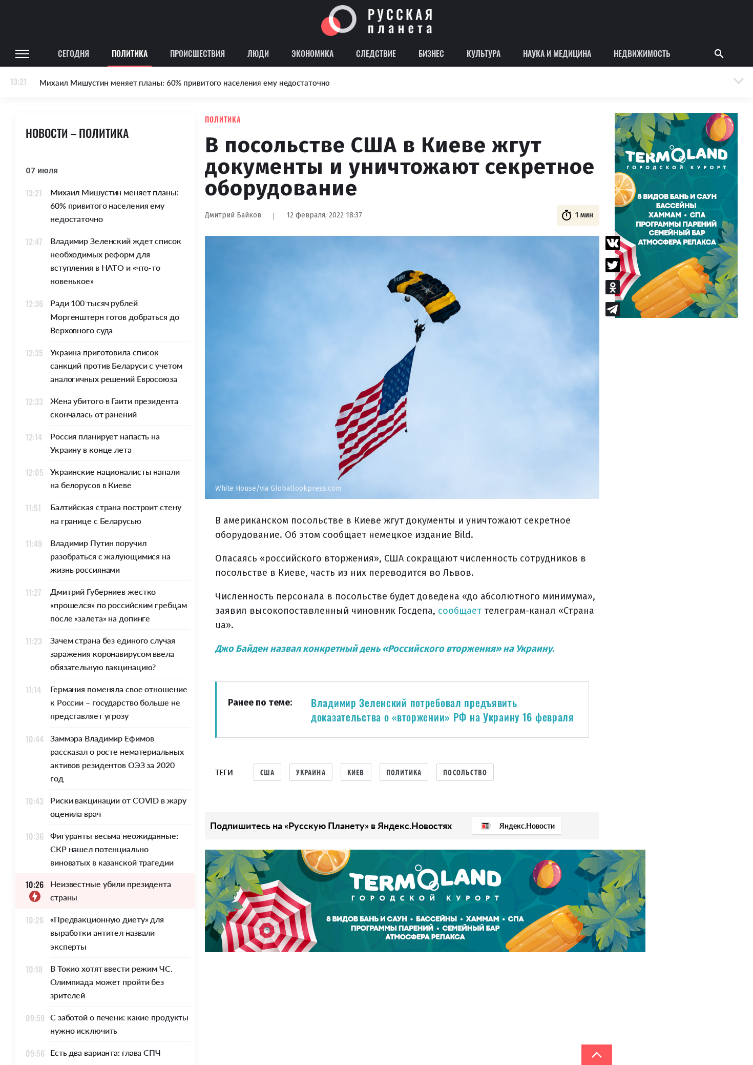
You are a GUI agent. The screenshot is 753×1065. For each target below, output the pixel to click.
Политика (130, 53)
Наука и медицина (557, 53)
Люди (258, 53)
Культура (483, 53)
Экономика (312, 53)
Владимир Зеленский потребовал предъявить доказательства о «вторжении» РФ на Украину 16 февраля (442, 709)
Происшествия (197, 53)
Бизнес (431, 53)
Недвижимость (642, 53)
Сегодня (73, 53)
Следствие (376, 53)
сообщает (460, 610)
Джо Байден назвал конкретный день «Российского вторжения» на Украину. (384, 648)
